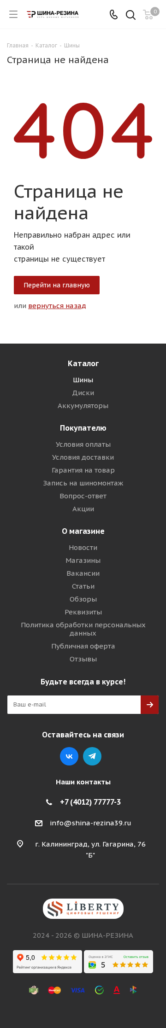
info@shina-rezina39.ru (90, 822)
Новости (83, 547)
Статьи (83, 586)
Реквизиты (83, 611)
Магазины (83, 560)
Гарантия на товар (83, 470)
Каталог (83, 363)
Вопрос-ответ (83, 495)
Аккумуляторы (83, 405)
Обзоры (83, 599)
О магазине (83, 531)
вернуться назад (57, 305)
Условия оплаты (83, 444)
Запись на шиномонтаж (83, 483)
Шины (83, 379)
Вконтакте (69, 756)
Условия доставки (83, 457)
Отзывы (83, 658)
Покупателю (83, 427)
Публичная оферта (83, 646)
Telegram (92, 756)
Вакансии (83, 573)
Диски (83, 392)
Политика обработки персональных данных (83, 628)
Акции (83, 508)
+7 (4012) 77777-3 (90, 801)
